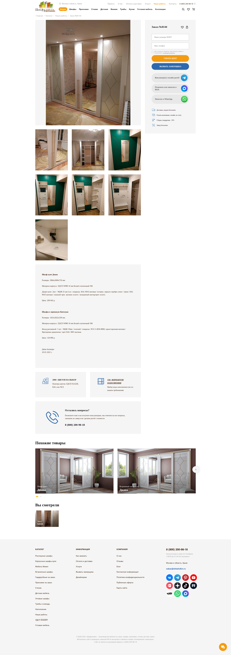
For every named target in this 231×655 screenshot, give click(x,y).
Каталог (49, 15)
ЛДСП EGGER (41, 619)
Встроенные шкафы (44, 571)
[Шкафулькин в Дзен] (177, 585)
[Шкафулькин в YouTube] (193, 577)
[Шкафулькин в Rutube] (193, 585)
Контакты (172, 3)
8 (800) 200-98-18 (186, 3)
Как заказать (81, 555)
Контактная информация (127, 571)
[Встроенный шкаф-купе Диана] (157, 470)
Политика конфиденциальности (130, 577)
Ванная (114, 9)
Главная (39, 15)
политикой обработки (169, 53)
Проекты (111, 3)
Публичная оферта (125, 582)
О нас (120, 3)
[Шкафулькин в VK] (169, 577)
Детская (104, 9)
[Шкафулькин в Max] (185, 593)
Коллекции (160, 9)
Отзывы (120, 561)
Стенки (94, 9)
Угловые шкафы (42, 598)
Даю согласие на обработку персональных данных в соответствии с (168, 52)
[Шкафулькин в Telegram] (177, 577)
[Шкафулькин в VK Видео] (169, 585)
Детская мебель (42, 593)
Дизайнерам (81, 577)
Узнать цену (170, 58)
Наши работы (159, 3)
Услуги (147, 3)
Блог (119, 566)
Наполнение (40, 609)
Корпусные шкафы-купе (45, 561)
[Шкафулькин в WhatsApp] (177, 593)
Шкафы (72, 9)
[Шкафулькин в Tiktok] (185, 585)
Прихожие (84, 9)
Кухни (132, 9)
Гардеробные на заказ (45, 577)
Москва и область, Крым (71, 3)
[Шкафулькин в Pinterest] (185, 577)
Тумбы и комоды (42, 603)
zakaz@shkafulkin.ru (176, 568)
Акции (63, 9)
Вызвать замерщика (84, 571)
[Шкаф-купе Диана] (74, 470)
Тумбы (123, 9)
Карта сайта (122, 587)
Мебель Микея (41, 566)
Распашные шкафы (43, 555)
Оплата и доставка (133, 3)
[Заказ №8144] (47, 512)
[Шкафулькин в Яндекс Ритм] (169, 593)
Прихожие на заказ (43, 582)
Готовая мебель (145, 9)
